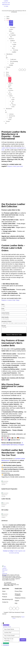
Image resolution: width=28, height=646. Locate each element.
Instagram (6, 645)
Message (3, 325)
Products (8, 20)
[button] (3, 185)
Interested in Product (6, 321)
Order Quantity (5, 317)
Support (17, 600)
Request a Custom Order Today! (10, 300)
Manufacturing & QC (7, 599)
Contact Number (5, 312)
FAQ (16, 603)
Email (2, 308)
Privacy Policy (18, 591)
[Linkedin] (25, 70)
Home (7, 16)
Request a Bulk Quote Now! (15, 166)
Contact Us (7, 122)
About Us (4, 594)
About (7, 18)
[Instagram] (22, 70)
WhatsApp (6, 643)
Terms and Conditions (18, 594)
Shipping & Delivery (20, 598)
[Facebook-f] (20, 70)
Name (2, 304)
